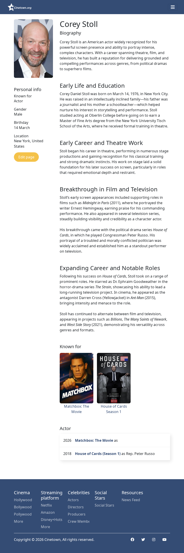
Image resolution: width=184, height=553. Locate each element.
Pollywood (23, 514)
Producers (76, 514)
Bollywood (23, 507)
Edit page (26, 157)
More (18, 521)
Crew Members (78, 521)
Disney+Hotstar (51, 519)
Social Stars (104, 505)
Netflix (46, 505)
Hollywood (23, 499)
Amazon (48, 512)
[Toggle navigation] (173, 7)
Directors (76, 507)
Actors (73, 499)
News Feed (131, 499)
